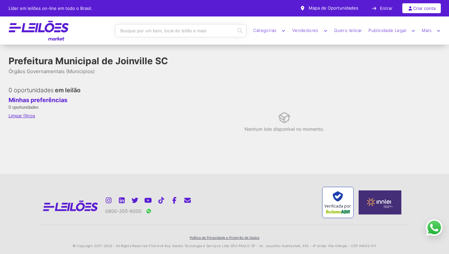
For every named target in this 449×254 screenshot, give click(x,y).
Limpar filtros (22, 115)
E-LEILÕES (39, 31)
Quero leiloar (348, 30)
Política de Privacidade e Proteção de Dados (224, 238)
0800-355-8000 (123, 211)
